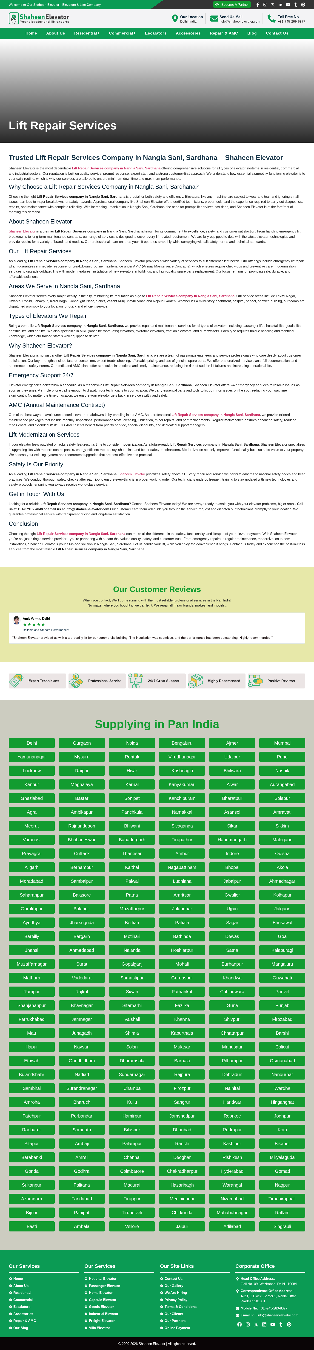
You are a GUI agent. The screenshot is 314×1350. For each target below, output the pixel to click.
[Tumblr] (296, 5)
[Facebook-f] (258, 5)
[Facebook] (239, 1324)
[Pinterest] (303, 5)
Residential (87, 33)
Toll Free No (288, 17)
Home (31, 33)
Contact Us (277, 33)
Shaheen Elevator (22, 231)
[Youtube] (288, 5)
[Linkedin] (264, 1324)
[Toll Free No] (272, 19)
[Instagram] (265, 5)
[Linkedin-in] (280, 5)
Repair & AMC (224, 33)
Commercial (122, 33)
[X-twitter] (273, 5)
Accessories (188, 33)
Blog (252, 33)
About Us (55, 33)
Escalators (156, 33)
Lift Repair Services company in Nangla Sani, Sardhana (116, 168)
